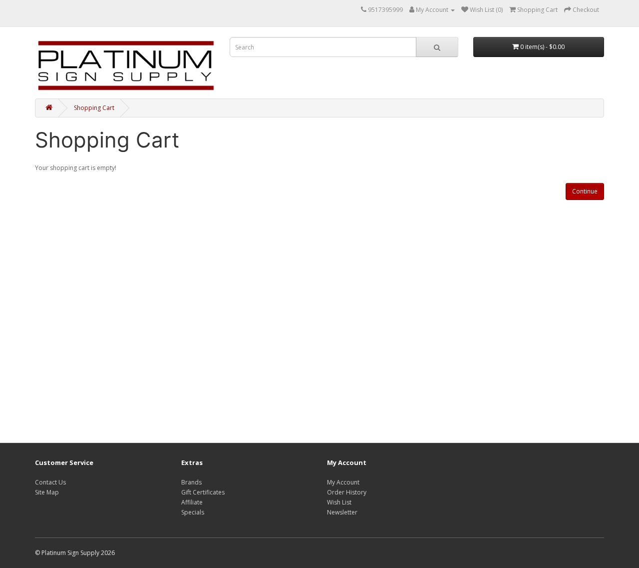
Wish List (339, 502)
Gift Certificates (203, 492)
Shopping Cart (94, 108)
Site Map (47, 492)
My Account (343, 482)
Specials (192, 512)
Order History (346, 492)
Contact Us (50, 482)
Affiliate (192, 502)
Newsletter (342, 512)
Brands (191, 482)
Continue (585, 191)
